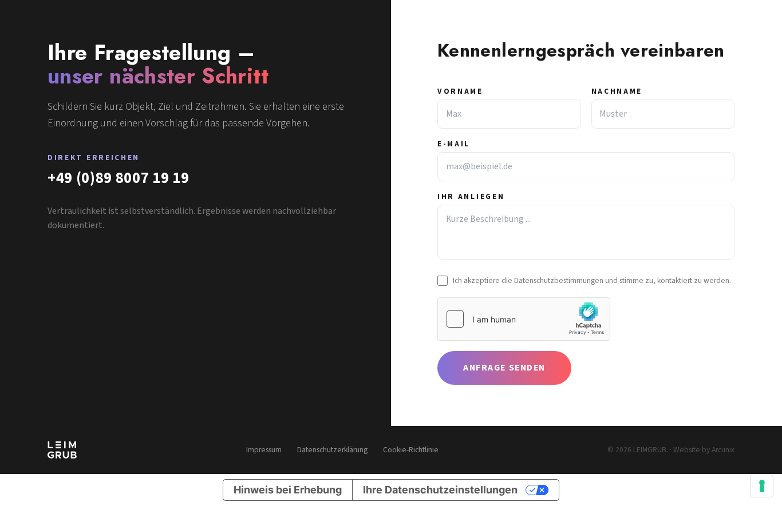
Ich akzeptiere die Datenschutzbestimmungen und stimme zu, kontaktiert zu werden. (592, 280)
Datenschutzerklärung (332, 450)
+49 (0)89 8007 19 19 (118, 178)
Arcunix (723, 449)
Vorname (460, 91)
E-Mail (453, 144)
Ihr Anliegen (470, 197)
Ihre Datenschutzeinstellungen (440, 490)
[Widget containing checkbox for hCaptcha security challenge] (523, 319)
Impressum (264, 450)
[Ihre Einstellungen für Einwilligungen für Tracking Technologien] (762, 486)
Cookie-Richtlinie (411, 450)
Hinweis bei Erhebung (288, 490)
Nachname (617, 91)
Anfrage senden (504, 367)
